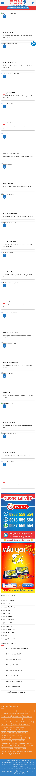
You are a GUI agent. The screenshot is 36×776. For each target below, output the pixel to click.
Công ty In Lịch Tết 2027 (13, 659)
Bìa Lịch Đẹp (27, 719)
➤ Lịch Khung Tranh (7, 626)
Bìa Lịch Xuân (18, 719)
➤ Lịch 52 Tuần (5, 610)
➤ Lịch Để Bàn (5, 603)
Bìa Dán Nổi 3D (21, 711)
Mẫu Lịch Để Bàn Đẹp (9, 302)
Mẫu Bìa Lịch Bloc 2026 (18, 740)
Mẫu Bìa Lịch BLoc (6, 740)
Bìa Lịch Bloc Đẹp (14, 713)
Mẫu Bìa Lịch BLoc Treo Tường (9, 743)
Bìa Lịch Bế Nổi (24, 713)
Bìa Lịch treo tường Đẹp (8, 719)
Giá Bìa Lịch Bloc (6, 724)
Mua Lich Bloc (17, 737)
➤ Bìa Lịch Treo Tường (8, 607)
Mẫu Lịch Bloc (5, 746)
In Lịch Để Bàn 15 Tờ (9, 422)
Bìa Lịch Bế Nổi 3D (6, 716)
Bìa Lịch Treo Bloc (27, 716)
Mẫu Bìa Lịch (26, 737)
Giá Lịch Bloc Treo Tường (8, 727)
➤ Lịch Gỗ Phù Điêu (7, 623)
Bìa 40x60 (4, 711)
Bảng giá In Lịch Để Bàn (9, 93)
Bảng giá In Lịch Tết (12, 665)
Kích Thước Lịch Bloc (27, 729)
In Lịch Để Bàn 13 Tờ (9, 452)
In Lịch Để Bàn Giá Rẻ (9, 481)
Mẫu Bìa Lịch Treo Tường (25, 743)
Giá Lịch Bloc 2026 (24, 724)
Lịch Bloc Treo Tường (17, 735)
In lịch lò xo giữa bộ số (13, 686)
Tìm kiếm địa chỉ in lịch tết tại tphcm (16, 692)
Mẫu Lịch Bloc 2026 (28, 746)
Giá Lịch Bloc (15, 724)
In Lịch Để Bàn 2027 (8, 32)
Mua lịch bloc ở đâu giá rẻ (14, 681)
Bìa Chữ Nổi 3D (12, 711)
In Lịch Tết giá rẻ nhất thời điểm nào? (17, 648)
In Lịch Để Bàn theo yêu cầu (11, 153)
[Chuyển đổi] (34, 601)
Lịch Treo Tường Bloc (7, 737)
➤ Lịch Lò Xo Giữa (6, 616)
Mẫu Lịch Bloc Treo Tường (8, 751)
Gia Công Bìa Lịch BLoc (27, 721)
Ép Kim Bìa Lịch (19, 754)
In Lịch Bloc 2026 (20, 727)
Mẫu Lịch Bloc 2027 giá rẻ (14, 670)
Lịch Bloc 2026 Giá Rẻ (22, 732)
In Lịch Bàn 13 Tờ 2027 (9, 241)
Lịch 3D (3, 732)
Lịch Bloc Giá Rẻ (6, 735)
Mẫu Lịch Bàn (6, 392)
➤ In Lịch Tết (5, 635)
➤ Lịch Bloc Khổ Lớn (7, 600)
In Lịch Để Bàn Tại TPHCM (10, 332)
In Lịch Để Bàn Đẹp (8, 271)
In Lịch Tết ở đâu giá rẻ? (13, 654)
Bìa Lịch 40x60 (30, 711)
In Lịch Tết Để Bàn (8, 183)
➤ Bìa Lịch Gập (5, 613)
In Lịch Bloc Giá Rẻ (6, 729)
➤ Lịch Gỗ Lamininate (7, 619)
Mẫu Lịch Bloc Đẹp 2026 (8, 754)
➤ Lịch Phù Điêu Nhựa (8, 629)
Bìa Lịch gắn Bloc (17, 716)
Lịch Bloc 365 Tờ (11, 732)
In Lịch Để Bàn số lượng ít (10, 362)
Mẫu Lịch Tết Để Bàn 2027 (10, 62)
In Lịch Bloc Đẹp (17, 729)
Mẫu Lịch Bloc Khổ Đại (7, 748)
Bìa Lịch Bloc (5, 713)
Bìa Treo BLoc (5, 721)
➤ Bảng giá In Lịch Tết (8, 639)
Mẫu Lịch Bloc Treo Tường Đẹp (24, 751)
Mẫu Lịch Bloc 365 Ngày (16, 746)
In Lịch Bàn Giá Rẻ (8, 123)
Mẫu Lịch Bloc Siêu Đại (20, 748)
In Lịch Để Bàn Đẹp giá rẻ (10, 213)
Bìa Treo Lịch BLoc (15, 721)
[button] (2, 3)
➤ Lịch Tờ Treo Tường (8, 632)
